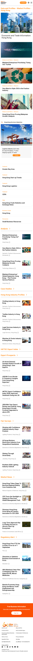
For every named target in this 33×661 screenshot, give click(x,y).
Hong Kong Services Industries (13, 122)
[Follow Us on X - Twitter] (5, 647)
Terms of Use (5, 636)
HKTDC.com (4, 628)
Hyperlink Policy (5, 639)
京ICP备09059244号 (6, 641)
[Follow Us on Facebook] (2, 647)
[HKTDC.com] (16, 624)
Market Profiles (23, 8)
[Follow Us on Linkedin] (7, 647)
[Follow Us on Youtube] (15, 647)
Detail (16, 155)
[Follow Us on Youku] (17, 647)
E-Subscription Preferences (22, 633)
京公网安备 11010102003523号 (23, 641)
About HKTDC (19, 628)
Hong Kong (5, 10)
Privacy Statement (20, 636)
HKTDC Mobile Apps (20, 630)
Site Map (18, 639)
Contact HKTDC (5, 630)
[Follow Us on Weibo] (10, 647)
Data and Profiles (8, 8)
